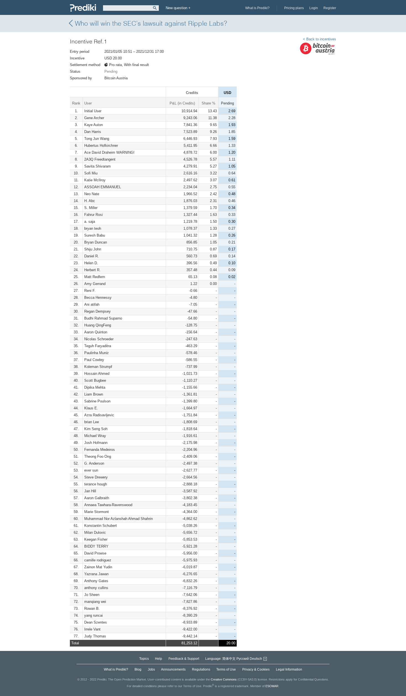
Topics (144, 659)
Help (158, 659)
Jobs (151, 669)
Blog (138, 669)
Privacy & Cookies (256, 669)
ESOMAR (271, 686)
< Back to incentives (319, 39)
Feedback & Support (183, 659)
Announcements (173, 669)
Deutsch (256, 659)
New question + (178, 8)
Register (329, 8)
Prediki (83, 8)
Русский (242, 659)
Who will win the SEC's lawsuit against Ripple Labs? (151, 23)
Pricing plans (294, 8)
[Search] (155, 8)
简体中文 (229, 659)
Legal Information (289, 669)
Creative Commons (224, 679)
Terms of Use (226, 669)
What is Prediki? (257, 8)
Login (313, 8)
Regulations (201, 669)
